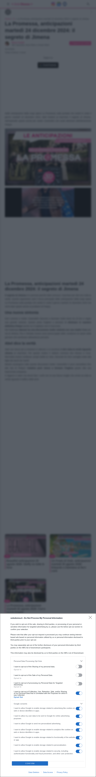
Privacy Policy (62, 772)
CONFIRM (30, 763)
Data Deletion (33, 772)
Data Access (48, 772)
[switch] (79, 666)
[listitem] (48, 661)
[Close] (91, 618)
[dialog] (48, 695)
